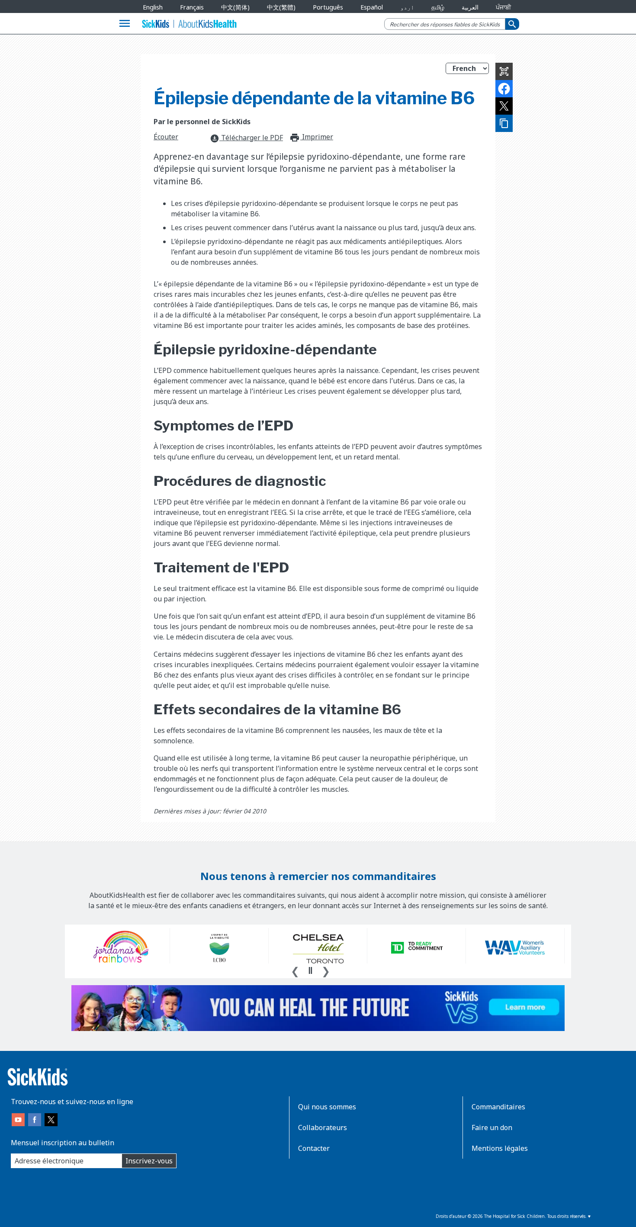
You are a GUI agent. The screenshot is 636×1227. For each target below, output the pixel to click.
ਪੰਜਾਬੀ (503, 7)
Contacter (314, 1148)
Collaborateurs (322, 1127)
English (153, 7)
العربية (470, 7)
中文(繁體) (281, 7)
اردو (407, 7)
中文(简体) (235, 7)
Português (328, 7)
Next (326, 970)
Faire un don (492, 1127)
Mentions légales (500, 1148)
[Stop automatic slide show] (310, 970)
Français (192, 7)
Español (371, 7)
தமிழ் (437, 7)
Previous (295, 970)
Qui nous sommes (327, 1106)
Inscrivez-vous (149, 1161)
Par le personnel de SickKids (202, 121)
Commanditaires (498, 1106)
